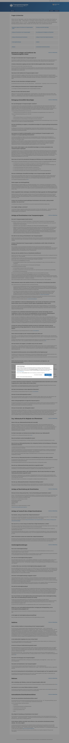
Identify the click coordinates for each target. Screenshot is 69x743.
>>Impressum (50, 376)
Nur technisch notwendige (38, 374)
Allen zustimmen (48, 374)
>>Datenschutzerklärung (20, 371)
